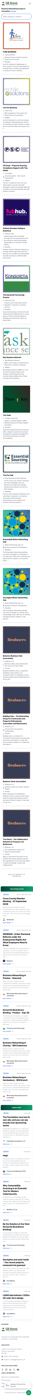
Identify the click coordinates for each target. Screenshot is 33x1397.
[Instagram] (6, 1370)
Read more (6, 1144)
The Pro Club (8, 475)
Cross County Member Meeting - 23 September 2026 (15, 901)
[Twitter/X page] (14, 1370)
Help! (5, 1155)
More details (7, 923)
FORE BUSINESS (9, 52)
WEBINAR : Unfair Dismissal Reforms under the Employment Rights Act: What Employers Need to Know (16, 940)
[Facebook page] (2, 1370)
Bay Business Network (12, 357)
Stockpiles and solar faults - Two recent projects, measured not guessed (16, 1262)
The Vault (7, 415)
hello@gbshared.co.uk (17, 1359)
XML (2, 1386)
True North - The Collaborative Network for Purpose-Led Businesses (15, 841)
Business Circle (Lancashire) (14, 781)
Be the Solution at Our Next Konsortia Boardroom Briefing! (16, 1227)
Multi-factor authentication (10, 1377)
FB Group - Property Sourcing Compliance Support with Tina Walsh (15, 167)
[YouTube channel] (18, 1370)
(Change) (13, 11)
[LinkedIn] (10, 1370)
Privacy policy (6, 1380)
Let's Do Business (10, 108)
